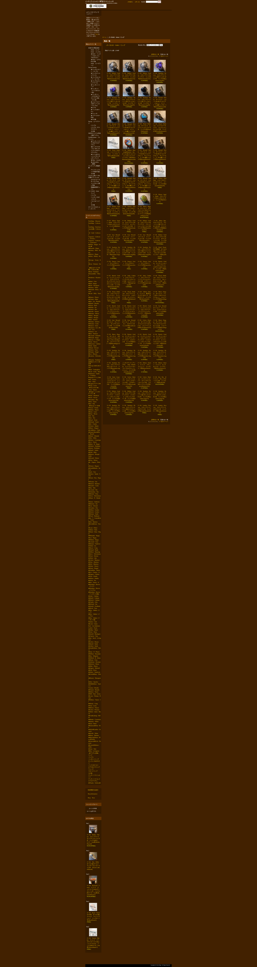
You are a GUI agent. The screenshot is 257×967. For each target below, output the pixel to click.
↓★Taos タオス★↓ (93, 410)
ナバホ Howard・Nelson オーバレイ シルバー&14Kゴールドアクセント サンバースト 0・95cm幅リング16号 (144, 184)
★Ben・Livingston (93, 803)
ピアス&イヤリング (94, 821)
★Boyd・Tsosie (92, 445)
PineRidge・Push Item (94, 237)
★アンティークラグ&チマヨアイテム (95, 148)
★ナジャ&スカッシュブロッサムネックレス (95, 162)
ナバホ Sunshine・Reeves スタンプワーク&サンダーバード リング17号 (159, 474)
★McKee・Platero (93, 434)
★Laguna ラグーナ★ (94, 405)
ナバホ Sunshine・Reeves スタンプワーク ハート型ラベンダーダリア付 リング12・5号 (114, 101)
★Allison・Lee (92, 349)
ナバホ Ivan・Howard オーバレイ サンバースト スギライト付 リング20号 (129, 420)
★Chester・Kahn (93, 313)
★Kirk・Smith (92, 364)
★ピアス (93, 111)
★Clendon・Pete (93, 540)
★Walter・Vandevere (94, 719)
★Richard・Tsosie (93, 447)
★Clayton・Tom (93, 680)
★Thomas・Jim (92, 512)
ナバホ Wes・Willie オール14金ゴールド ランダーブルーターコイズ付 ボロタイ (93, 921)
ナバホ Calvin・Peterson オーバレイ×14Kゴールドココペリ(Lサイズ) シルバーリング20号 (144, 420)
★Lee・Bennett (92, 373)
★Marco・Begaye (93, 454)
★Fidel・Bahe (92, 480)
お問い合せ (137, 1)
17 (160, 56)
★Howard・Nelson (93, 487)
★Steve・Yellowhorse (94, 590)
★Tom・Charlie (92, 615)
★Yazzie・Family (93, 432)
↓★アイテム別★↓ (93, 806)
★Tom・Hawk (92, 774)
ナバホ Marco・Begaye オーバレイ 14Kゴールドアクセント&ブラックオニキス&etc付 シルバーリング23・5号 (113, 448)
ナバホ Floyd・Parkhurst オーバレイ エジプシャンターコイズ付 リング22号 (144, 127)
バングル (93, 129)
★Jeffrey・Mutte (93, 673)
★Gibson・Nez (92, 325)
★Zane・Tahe (92, 801)
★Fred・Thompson (93, 299)
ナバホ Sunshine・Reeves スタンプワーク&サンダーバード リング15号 (113, 498)
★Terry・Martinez (93, 599)
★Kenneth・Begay (93, 259)
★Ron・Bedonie (93, 351)
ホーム (104, 37)
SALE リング (95, 50)
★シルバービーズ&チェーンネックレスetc (95, 106)
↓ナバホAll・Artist (93, 199)
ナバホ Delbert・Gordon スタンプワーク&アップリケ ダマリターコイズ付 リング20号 (159, 262)
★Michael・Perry (93, 525)
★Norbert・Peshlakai (94, 474)
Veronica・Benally (93, 736)
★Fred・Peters (92, 717)
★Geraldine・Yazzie (94, 608)
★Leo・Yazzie (92, 469)
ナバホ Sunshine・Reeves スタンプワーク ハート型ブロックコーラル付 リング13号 (145, 551)
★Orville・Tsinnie (93, 327)
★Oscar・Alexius (93, 593)
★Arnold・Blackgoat (94, 677)
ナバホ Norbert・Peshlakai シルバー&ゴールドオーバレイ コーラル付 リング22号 (159, 182)
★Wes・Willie (92, 465)
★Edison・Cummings (94, 467)
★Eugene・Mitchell (94, 715)
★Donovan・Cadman (94, 362)
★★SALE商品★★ (93, 48)
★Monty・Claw (92, 706)
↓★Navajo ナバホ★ (94, 429)
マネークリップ (92, 825)
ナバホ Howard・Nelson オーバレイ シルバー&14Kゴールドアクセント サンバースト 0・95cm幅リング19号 (113, 184)
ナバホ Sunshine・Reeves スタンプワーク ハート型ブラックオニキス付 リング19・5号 (129, 101)
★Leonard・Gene (93, 577)
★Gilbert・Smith (93, 690)
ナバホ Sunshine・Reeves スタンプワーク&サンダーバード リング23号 (128, 474)
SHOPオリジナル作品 (94, 138)
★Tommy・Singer (93, 371)
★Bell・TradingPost (94, 390)
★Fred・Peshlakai (93, 284)
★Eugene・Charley (93, 613)
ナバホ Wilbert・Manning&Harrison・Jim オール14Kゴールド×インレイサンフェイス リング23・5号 (129, 155)
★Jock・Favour (92, 420)
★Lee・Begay (92, 573)
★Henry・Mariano (93, 787)
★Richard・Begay (93, 356)
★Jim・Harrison (92, 556)
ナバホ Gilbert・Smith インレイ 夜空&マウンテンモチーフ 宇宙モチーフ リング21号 (144, 367)
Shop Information (92, 849)
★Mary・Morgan (93, 334)
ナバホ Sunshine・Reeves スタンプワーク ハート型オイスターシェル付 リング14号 (129, 577)
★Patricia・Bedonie (94, 514)
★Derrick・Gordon (93, 545)
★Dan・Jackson (92, 336)
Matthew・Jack (92, 664)
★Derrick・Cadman (93, 641)
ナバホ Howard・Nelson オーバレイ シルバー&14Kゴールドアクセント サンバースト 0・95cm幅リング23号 (144, 155)
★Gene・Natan (92, 675)
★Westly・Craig (93, 753)
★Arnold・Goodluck (94, 647)
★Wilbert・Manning (94, 588)
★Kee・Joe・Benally (94, 316)
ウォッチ (91, 823)
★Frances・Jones (93, 343)
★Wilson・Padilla (93, 617)
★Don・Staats (92, 425)
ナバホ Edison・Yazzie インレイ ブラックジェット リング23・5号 (144, 498)
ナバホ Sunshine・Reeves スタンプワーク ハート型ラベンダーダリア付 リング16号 (160, 76)
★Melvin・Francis (93, 757)
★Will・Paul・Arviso (94, 742)
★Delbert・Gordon (93, 543)
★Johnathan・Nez (93, 523)
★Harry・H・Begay (94, 471)
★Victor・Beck (92, 320)
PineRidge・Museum (94, 230)
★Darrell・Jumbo (93, 478)
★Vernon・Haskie (93, 452)
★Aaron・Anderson (93, 534)
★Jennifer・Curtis (93, 516)
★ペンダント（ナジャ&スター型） (95, 93)
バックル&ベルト (93, 819)
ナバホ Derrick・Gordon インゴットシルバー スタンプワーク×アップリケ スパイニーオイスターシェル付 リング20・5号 (160, 448)
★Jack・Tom (92, 501)
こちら (96, 34)
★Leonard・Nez (93, 521)
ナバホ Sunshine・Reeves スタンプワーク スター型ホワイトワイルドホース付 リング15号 (129, 286)
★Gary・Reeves (92, 360)
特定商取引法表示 (93, 845)
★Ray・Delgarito (93, 701)
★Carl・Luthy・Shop (94, 392)
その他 (93, 136)
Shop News (91, 853)
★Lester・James (92, 666)
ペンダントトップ (93, 812)
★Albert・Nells (92, 564)
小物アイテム (95, 140)
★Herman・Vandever (94, 579)
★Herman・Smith (93, 547)
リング (93, 201)
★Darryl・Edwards (93, 462)
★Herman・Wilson (93, 329)
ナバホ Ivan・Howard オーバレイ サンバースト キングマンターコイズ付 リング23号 (114, 420)
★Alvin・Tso (92, 620)
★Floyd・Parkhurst (93, 549)
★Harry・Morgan (93, 331)
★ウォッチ (94, 117)
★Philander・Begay (94, 570)
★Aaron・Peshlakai (93, 476)
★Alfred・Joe (92, 582)
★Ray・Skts (91, 519)
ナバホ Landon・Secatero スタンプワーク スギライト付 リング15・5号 (160, 577)
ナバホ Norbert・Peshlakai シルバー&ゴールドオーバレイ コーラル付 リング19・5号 (113, 210)
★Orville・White (93, 785)
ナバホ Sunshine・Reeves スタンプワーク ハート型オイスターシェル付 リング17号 (114, 577)
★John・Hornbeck (93, 418)
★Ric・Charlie (92, 449)
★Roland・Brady (93, 586)
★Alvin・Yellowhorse (94, 527)
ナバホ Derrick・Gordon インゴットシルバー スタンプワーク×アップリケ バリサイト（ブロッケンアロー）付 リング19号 (144, 448)
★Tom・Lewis (92, 755)
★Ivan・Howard (93, 538)
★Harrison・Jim (92, 536)
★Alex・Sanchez (93, 729)
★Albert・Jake (92, 595)
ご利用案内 (129, 1)
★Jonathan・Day (93, 423)
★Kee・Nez (91, 443)
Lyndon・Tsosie (92, 671)
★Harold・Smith (93, 688)
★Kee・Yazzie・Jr (93, 622)
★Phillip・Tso (92, 322)
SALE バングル (96, 52)
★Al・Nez (91, 441)
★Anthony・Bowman (94, 708)
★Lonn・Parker (92, 562)
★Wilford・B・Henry (94, 703)
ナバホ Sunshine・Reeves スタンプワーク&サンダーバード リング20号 (144, 474)
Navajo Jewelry (92, 69)
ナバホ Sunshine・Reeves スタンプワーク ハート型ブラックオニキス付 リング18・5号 (145, 101)
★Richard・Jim (92, 645)
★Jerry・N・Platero (94, 697)
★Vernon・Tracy (93, 369)
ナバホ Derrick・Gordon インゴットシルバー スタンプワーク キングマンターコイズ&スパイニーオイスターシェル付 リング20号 (114, 341)
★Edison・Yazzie (93, 740)
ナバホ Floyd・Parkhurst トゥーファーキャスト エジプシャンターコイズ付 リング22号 (159, 127)
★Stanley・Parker (93, 772)
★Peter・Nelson (92, 489)
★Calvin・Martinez (94, 597)
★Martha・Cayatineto (94, 770)
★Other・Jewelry (96, 166)
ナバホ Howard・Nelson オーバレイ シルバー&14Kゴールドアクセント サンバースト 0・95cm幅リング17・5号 (128, 183)
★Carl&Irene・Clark (94, 456)
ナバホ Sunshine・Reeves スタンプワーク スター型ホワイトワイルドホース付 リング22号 (145, 287)
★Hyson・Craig (92, 584)
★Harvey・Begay (93, 265)
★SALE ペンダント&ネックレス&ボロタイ (96, 56)
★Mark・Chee (92, 294)
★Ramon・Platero (93, 311)
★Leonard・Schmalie (94, 353)
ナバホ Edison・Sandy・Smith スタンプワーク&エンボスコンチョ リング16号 (159, 210)
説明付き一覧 (155, 54)
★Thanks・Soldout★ (94, 838)
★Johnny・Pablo (93, 301)
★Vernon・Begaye (93, 495)
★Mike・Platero (93, 712)
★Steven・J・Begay (94, 358)
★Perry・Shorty (92, 438)
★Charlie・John (93, 643)
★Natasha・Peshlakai (94, 380)
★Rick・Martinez (93, 602)
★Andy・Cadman (93, 636)
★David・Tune (92, 650)
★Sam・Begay (92, 297)
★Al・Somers (92, 401)
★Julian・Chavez (93, 604)
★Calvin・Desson (93, 686)
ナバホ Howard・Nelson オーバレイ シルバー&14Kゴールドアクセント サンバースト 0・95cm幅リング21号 (159, 155)
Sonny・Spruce (92, 412)
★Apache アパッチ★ (94, 399)
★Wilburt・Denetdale (94, 699)
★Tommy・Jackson (93, 338)
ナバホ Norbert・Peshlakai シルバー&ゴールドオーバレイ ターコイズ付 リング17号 (128, 210)
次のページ (164, 56)
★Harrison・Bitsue (93, 710)
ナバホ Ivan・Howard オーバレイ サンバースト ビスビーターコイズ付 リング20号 (160, 393)
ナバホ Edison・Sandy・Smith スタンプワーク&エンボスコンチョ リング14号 (113, 236)
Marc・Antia (91, 403)
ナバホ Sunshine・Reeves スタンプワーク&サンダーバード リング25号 (113, 474)
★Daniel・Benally (93, 318)
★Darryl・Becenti (93, 367)
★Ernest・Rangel (93, 606)
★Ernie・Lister (92, 436)
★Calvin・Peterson (93, 759)
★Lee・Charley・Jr (93, 611)
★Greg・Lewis (92, 407)
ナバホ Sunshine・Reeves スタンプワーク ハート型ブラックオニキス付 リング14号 (160, 551)
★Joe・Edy (91, 427)
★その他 (93, 123)
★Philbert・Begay (93, 575)
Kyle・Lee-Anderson (94, 668)
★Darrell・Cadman (93, 638)
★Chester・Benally (93, 738)
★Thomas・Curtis (93, 340)
